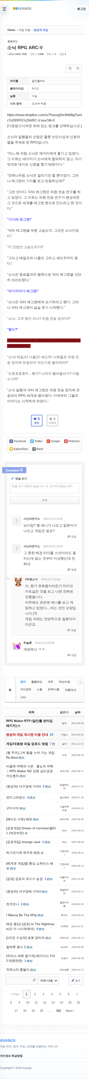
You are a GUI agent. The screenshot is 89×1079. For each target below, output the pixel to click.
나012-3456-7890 (17, 54)
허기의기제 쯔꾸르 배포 (23, 852)
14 (61, 1002)
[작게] (78, 68)
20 (51, 734)
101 (58, 1010)
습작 (64, 723)
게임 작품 (24, 30)
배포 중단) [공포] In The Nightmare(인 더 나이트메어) (30, 926)
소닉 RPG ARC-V (25, 47)
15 (69, 1002)
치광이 (64, 958)
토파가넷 (64, 771)
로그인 (81, 9)
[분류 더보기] (80, 682)
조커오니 (13, 904)
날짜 (78, 712)
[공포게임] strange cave (23, 842)
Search (34, 980)
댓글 (73, 536)
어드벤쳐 (25, 689)
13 (53, 1002)
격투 (50, 681)
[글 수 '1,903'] (11, 689)
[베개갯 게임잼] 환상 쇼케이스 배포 (29, 866)
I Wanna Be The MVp (22, 915)
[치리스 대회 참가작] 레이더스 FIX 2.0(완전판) (30, 958)
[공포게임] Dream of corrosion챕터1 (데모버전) (31, 830)
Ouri (64, 830)
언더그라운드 (16, 797)
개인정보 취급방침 (11, 1055)
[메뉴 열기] (4, 9)
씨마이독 (64, 819)
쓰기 (77, 980)
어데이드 (64, 938)
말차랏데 (64, 797)
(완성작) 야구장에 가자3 (24, 891)
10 (27, 1002)
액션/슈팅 (64, 681)
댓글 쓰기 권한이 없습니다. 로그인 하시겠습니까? (42, 486)
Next (69, 1010)
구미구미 (13, 808)
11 (36, 1002)
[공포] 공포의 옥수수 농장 (25, 879)
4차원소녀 (31, 579)
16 (78, 1002)
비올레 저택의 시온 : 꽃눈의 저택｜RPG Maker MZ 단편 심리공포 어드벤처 (29, 771)
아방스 (64, 734)
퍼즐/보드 (70, 689)
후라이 (64, 915)
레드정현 (64, 969)
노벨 (39, 689)
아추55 (64, 926)
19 (33, 1010)
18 (24, 1010)
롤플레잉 (36, 681)
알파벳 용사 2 (16, 947)
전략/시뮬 (53, 689)
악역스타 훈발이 (18, 969)
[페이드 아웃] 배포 (19, 819)
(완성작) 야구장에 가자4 (24, 786)
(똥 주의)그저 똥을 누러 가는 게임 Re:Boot (30, 755)
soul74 (64, 947)
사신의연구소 (32, 518)
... (50, 1010)
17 (16, 1010)
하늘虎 (28, 642)
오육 (64, 755)
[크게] (70, 68)
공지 (23, 681)
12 (44, 1002)
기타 (23, 697)
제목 (31, 712)
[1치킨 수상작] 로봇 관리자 (25, 938)
